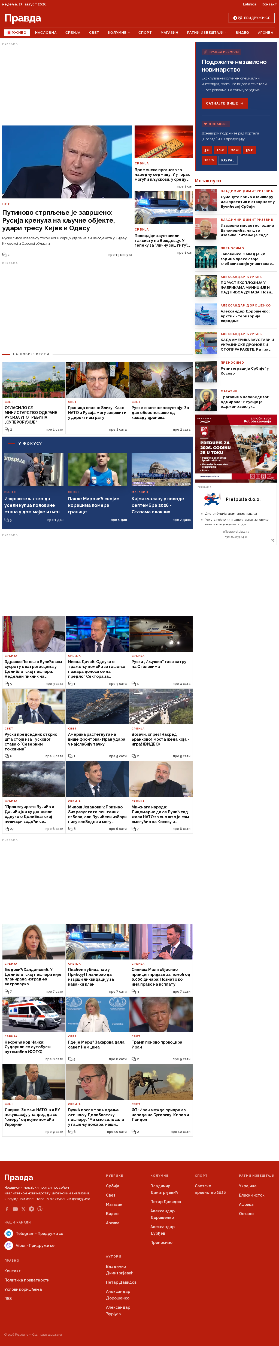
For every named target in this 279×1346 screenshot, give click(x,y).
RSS (8, 1298)
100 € (209, 160)
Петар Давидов (165, 1202)
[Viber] (40, 1209)
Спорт (145, 32)
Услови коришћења (23, 1289)
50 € (249, 150)
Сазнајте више (222, 103)
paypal (228, 160)
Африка (246, 1204)
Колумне (117, 32)
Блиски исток (252, 1195)
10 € (220, 150)
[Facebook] (6, 1209)
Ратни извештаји (205, 32)
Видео (242, 32)
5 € (207, 150)
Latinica (249, 4)
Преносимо (161, 1242)
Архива (265, 32)
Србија (72, 32)
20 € (235, 150)
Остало (246, 1214)
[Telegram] (31, 1209)
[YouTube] (15, 1209)
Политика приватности (26, 1280)
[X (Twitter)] (23, 1209)
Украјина (248, 1186)
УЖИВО (19, 32)
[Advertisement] (97, 85)
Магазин (169, 32)
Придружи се (257, 18)
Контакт (269, 4)
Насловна (46, 32)
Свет (94, 32)
